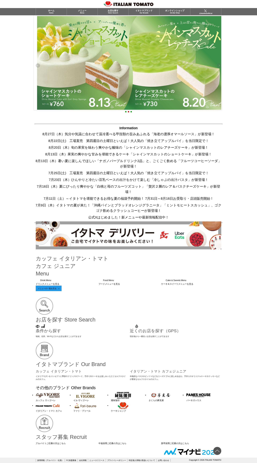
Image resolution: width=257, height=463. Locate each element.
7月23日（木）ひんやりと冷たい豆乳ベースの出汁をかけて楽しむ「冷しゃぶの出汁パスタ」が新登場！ (128, 180)
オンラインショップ (174, 11)
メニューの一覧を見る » (48, 288)
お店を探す (113, 11)
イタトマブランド (144, 11)
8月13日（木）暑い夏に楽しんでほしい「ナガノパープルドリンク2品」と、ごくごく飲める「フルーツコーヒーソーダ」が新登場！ (128, 163)
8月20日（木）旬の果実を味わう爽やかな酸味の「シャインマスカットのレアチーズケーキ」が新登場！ (128, 147)
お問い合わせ (163, 460)
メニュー (82, 11)
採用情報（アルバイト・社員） (50, 460)
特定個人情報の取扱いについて (142, 460)
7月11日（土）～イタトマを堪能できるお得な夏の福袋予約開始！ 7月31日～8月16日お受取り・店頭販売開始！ (128, 198)
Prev (38, 65)
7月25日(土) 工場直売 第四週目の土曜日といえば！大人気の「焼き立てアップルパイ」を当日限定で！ (128, 173)
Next (219, 65)
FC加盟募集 (71, 460)
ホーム (51, 11)
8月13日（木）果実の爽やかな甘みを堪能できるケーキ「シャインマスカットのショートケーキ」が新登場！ (128, 154)
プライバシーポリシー (116, 460)
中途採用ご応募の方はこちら (112, 443)
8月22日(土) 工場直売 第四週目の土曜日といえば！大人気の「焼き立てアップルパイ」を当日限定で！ (128, 141)
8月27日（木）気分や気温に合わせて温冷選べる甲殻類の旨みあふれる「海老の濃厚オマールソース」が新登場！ (128, 134)
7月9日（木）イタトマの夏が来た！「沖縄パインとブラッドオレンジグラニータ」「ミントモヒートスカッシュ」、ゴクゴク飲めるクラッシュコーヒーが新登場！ (129, 207)
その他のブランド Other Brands (66, 387)
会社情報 (83, 460)
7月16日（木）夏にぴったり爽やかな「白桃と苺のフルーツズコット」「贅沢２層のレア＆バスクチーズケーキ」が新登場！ (128, 189)
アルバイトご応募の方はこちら (51, 443)
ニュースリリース (96, 460)
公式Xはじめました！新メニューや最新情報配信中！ (128, 217)
